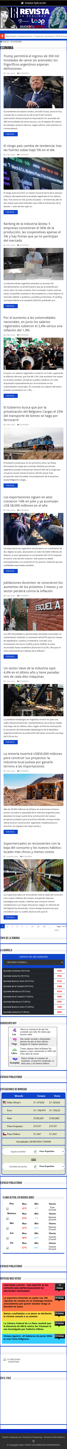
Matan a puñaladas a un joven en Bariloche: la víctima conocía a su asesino (28, 1315)
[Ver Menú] (4, 14)
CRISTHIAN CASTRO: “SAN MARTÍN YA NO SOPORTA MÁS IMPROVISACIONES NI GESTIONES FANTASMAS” (26, 1288)
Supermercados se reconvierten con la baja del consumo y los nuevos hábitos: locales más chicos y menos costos (32, 848)
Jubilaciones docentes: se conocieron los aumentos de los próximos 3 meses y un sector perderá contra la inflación (33, 587)
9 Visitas (60, 1298)
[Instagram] (33, 1441)
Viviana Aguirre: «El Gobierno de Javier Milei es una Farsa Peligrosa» (28, 1337)
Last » (57, 930)
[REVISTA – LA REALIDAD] (33, 18)
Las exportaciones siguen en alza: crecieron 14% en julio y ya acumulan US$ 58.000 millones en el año (31, 501)
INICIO (5, 41)
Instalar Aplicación (35, 3)
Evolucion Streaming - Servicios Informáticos (44, 1437)
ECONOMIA (24, 73)
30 (44, 926)
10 (32, 926)
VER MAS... (11, 134)
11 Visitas (59, 1286)
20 (38, 926)
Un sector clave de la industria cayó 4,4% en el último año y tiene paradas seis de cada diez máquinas (31, 672)
